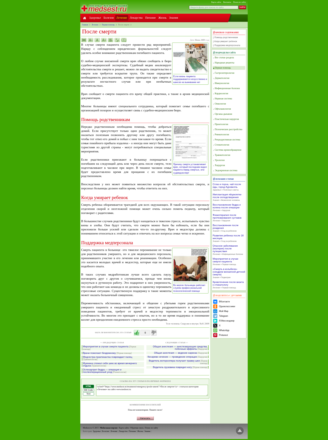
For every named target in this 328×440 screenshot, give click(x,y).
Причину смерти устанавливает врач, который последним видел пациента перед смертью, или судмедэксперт (190, 168)
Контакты (227, 2)
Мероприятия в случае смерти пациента (109, 347)
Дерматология (222, 78)
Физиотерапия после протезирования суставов (227, 218)
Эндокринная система (226, 170)
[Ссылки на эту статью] (117, 40)
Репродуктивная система (227, 139)
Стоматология (222, 144)
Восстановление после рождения (225, 228)
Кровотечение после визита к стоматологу (228, 285)
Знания (173, 17)
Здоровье (95, 17)
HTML (88, 386)
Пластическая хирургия (227, 119)
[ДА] (137, 333)
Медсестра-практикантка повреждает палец (107, 358)
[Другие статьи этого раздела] (110, 40)
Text (88, 394)
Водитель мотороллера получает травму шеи (178, 362)
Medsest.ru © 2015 (91, 428)
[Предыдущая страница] (83, 40)
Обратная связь (137, 428)
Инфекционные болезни (227, 88)
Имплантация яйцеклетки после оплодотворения (227, 197)
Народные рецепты (224, 62)
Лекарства (136, 17)
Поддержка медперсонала (227, 45)
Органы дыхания (223, 114)
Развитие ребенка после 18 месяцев (228, 238)
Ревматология (222, 134)
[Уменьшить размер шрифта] (90, 40)
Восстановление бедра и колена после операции (227, 207)
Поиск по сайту (239, 2)
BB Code (88, 390)
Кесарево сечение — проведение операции (178, 357)
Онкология (220, 103)
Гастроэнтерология (224, 73)
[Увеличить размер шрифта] (103, 40)
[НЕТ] (154, 333)
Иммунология (222, 83)
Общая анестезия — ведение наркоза (181, 353)
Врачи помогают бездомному (107, 353)
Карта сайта (216, 2)
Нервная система (223, 98)
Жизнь (162, 17)
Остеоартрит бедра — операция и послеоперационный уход (104, 370)
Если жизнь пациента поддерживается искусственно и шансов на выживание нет (190, 79)
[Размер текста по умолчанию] (97, 40)
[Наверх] (239, 431)
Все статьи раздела (224, 57)
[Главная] (84, 18)
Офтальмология (223, 109)
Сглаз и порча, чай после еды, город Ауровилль (227, 187)
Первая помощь (223, 68)
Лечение (121, 17)
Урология (219, 160)
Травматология (222, 155)
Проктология (221, 124)
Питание (150, 17)
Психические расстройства (228, 129)
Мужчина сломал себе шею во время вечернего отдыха (110, 364)
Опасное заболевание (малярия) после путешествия (228, 249)
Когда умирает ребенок (225, 41)
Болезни (109, 17)
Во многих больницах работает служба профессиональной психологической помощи (189, 288)
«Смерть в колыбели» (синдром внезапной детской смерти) (229, 273)
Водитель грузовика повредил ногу (180, 367)
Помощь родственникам (226, 37)
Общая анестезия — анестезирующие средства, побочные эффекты (180, 347)
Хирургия (220, 165)
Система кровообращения (228, 150)
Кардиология (221, 93)
